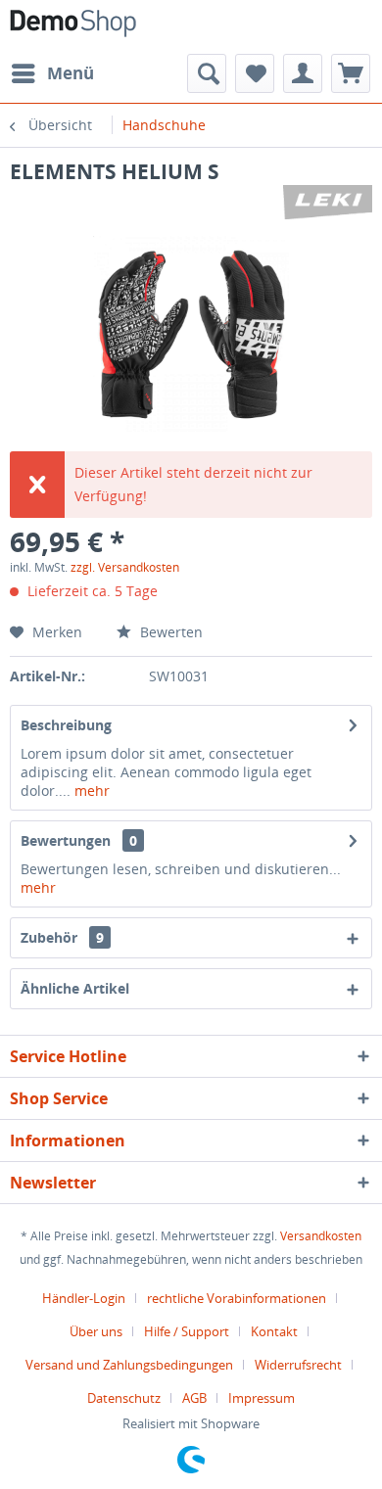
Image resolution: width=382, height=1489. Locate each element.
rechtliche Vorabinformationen (236, 1298)
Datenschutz (124, 1398)
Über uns (96, 1331)
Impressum (261, 1398)
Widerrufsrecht (298, 1364)
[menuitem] (52, 73)
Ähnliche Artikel (75, 988)
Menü (70, 73)
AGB (194, 1398)
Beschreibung (66, 725)
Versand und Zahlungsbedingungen (129, 1364)
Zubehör (62, 937)
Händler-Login (83, 1298)
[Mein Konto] (302, 73)
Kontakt (274, 1331)
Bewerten (169, 632)
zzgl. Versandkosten (125, 567)
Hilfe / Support (186, 1331)
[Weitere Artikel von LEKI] (327, 202)
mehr (90, 790)
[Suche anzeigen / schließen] (206, 73)
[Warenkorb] (350, 73)
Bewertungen (66, 840)
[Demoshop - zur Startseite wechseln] (73, 27)
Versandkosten (320, 1236)
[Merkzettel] (254, 73)
